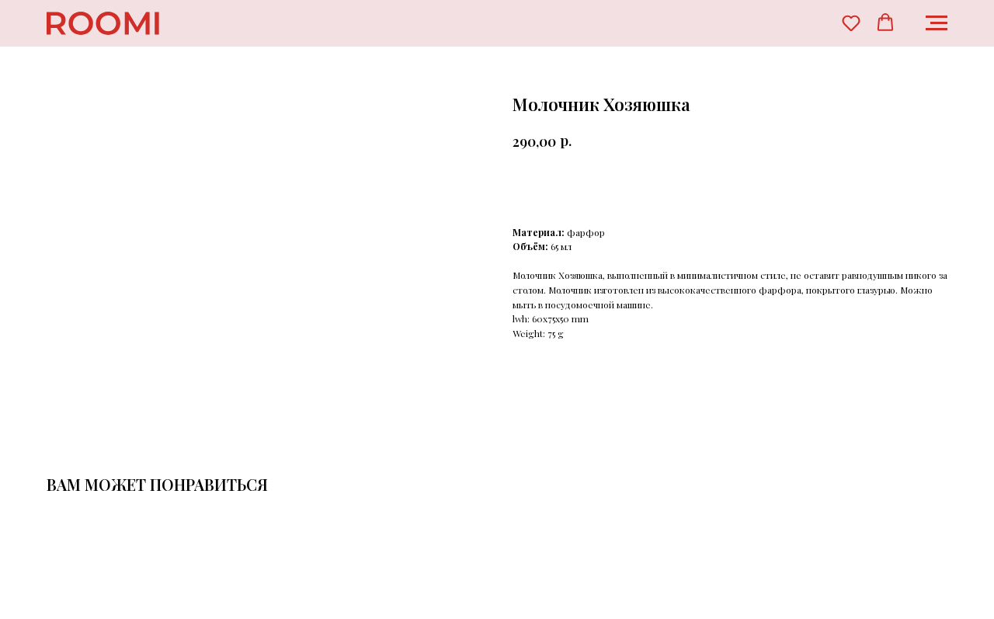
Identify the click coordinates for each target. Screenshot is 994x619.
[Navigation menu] (936, 23)
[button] (851, 22)
